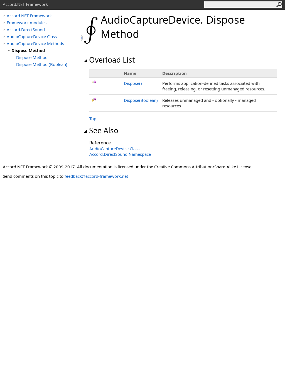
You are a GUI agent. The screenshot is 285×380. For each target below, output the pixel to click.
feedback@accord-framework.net (96, 176)
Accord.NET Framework (29, 15)
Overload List (112, 60)
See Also (103, 130)
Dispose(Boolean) (141, 100)
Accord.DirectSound (26, 29)
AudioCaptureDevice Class (32, 36)
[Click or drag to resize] (82, 38)
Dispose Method (28, 50)
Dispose (133, 83)
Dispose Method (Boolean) (41, 64)
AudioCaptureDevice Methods (35, 43)
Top (92, 118)
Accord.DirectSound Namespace (120, 154)
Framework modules (26, 22)
